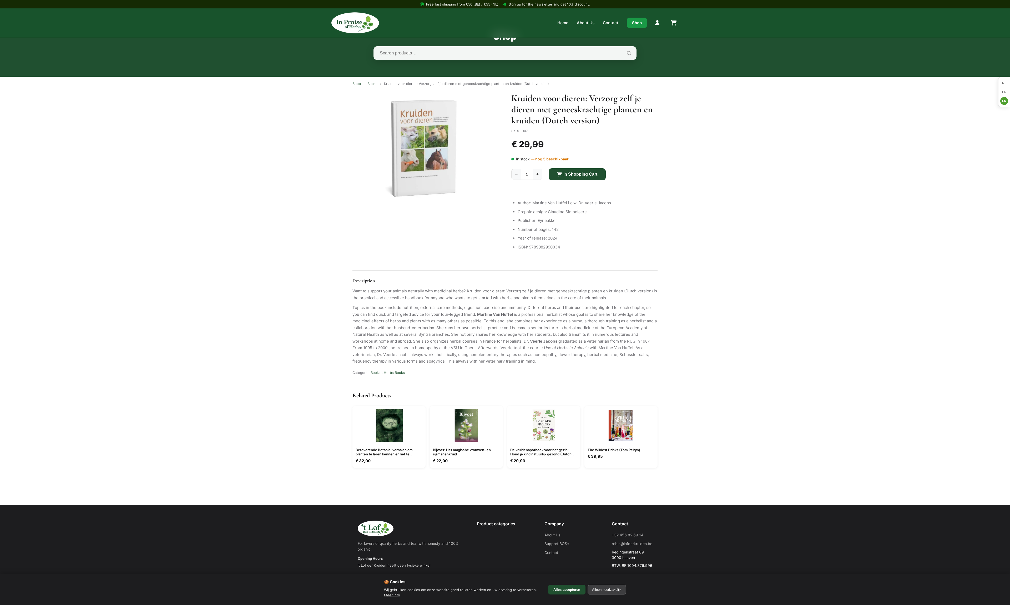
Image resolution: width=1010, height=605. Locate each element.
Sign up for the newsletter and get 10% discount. (549, 4)
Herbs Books (394, 372)
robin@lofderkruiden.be (632, 543)
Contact (610, 22)
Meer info (392, 595)
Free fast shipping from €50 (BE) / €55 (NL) (462, 4)
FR (1004, 92)
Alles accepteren (566, 590)
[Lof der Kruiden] (355, 22)
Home (562, 22)
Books (372, 84)
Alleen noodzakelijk (607, 590)
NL (1004, 83)
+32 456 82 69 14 (627, 535)
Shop (637, 22)
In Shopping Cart (580, 174)
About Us (585, 22)
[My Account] (657, 23)
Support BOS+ (556, 543)
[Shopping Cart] (673, 23)
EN (1004, 101)
